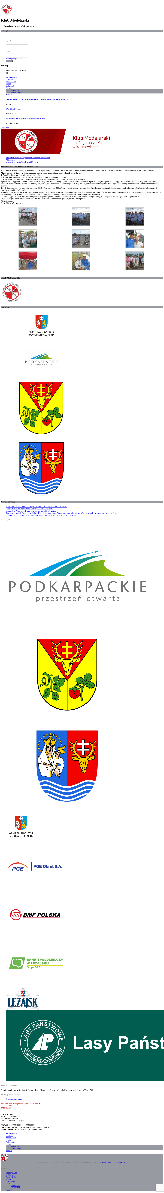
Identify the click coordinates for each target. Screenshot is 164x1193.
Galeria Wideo (16, 92)
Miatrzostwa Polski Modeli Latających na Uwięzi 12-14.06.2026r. (31, 511)
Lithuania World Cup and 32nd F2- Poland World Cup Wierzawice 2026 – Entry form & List (37, 99)
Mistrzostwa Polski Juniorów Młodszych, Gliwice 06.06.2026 (29, 509)
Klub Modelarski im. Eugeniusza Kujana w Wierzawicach (28, 158)
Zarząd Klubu (11, 82)
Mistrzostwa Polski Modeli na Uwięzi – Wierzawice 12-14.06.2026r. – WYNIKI (36, 507)
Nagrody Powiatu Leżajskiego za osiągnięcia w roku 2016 (25, 118)
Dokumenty (10, 86)
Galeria (8, 88)
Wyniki (8, 84)
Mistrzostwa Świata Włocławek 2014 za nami (23, 162)
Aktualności (10, 160)
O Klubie (9, 79)
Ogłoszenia (5, 127)
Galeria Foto (15, 90)
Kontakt (9, 94)
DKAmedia (106, 1162)
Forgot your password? (14, 58)
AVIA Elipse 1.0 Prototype (14, 109)
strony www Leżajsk (121, 1162)
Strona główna (11, 77)
